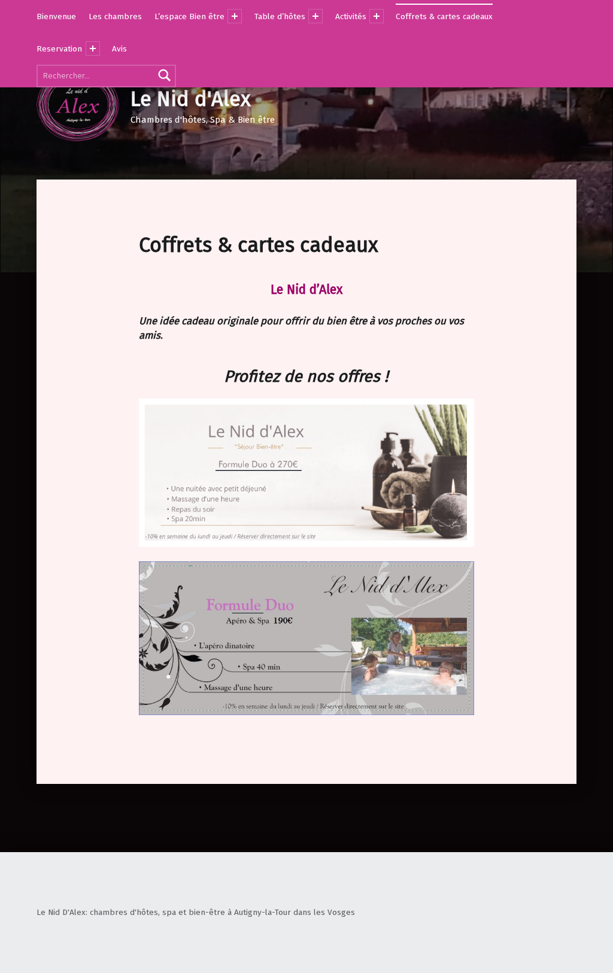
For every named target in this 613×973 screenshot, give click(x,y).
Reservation (59, 49)
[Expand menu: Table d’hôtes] (315, 16)
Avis (119, 49)
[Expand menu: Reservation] (93, 48)
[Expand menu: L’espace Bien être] (234, 16)
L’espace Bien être (189, 16)
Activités (350, 16)
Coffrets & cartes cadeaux (444, 16)
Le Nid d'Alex (191, 99)
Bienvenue (56, 16)
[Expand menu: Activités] (376, 16)
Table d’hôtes (279, 16)
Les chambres (115, 16)
